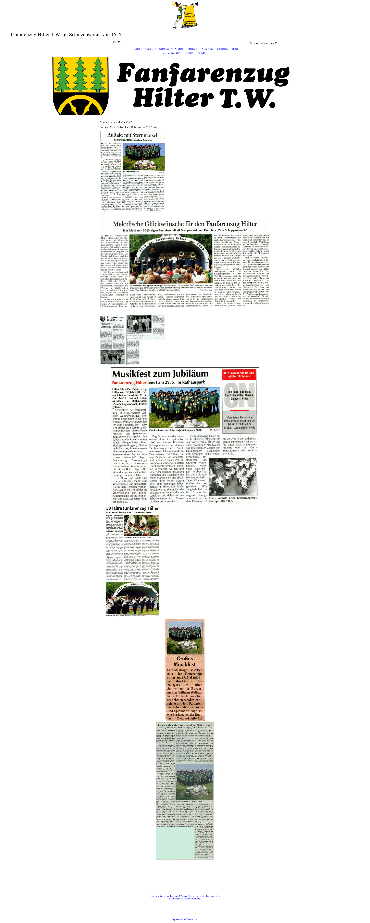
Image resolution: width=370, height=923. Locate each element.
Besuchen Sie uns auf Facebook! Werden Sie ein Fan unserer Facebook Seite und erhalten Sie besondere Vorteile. (185, 897)
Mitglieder (192, 49)
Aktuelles (149, 49)
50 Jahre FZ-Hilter (171, 53)
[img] (185, 15)
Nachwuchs (207, 49)
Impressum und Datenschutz (185, 919)
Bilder (235, 49)
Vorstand (179, 49)
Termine (189, 53)
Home (137, 49)
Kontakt (201, 53)
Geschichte (164, 49)
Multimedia (222, 49)
